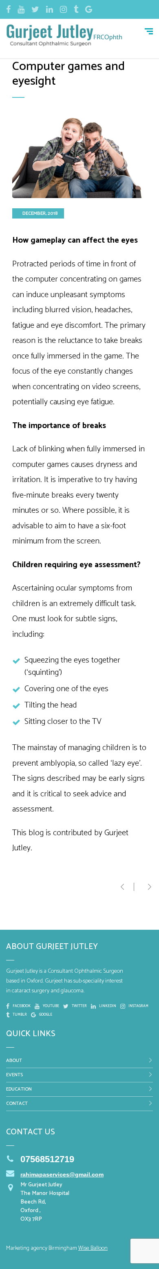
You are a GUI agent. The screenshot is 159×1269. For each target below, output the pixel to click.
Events (14, 1075)
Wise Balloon (93, 1248)
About (14, 1060)
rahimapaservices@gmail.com (62, 1174)
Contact (17, 1103)
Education (19, 1089)
